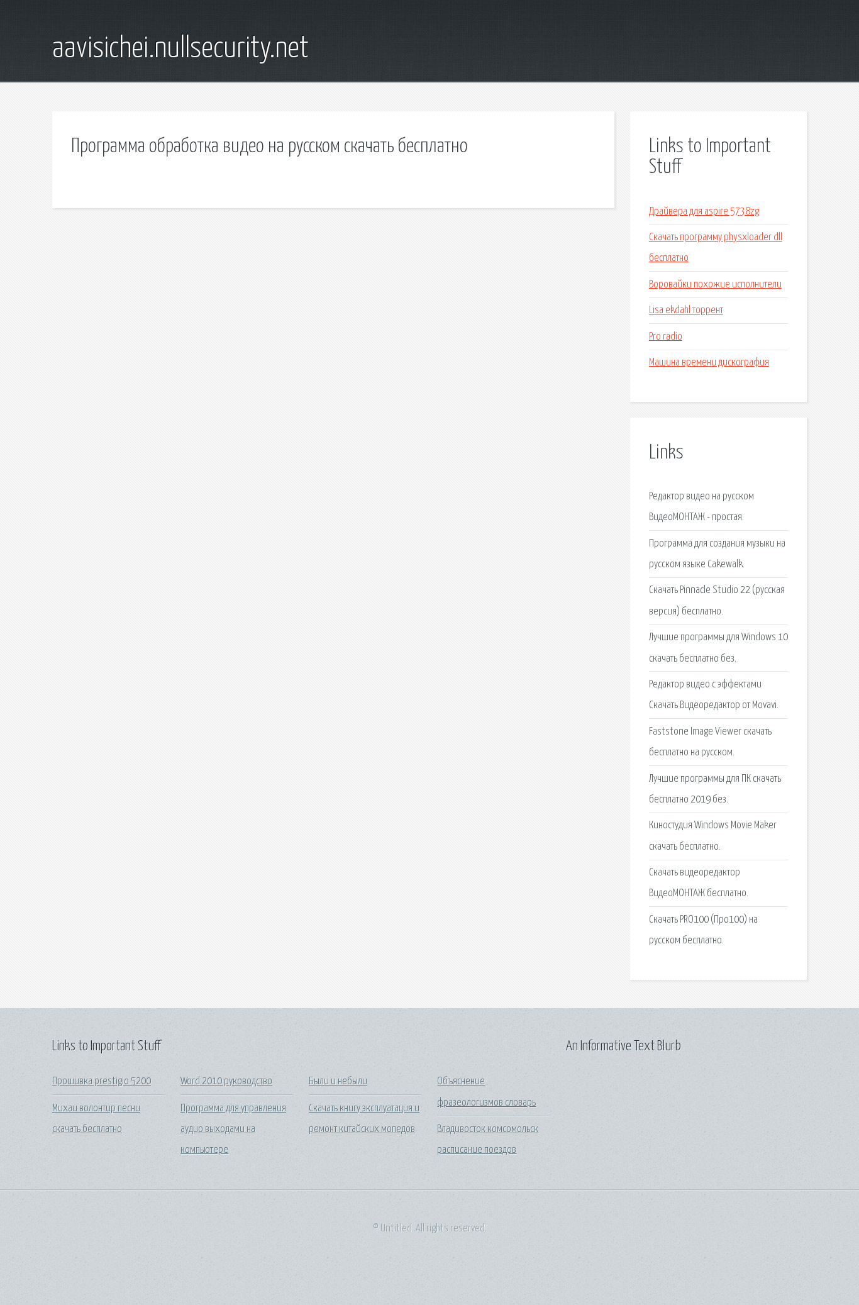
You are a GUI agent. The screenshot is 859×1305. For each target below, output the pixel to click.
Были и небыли (338, 1081)
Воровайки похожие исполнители (715, 284)
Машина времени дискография (709, 362)
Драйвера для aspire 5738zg (704, 211)
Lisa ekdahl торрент (686, 310)
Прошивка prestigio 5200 (101, 1081)
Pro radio (665, 336)
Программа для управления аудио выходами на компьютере (233, 1129)
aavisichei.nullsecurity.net (180, 49)
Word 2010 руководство (226, 1081)
